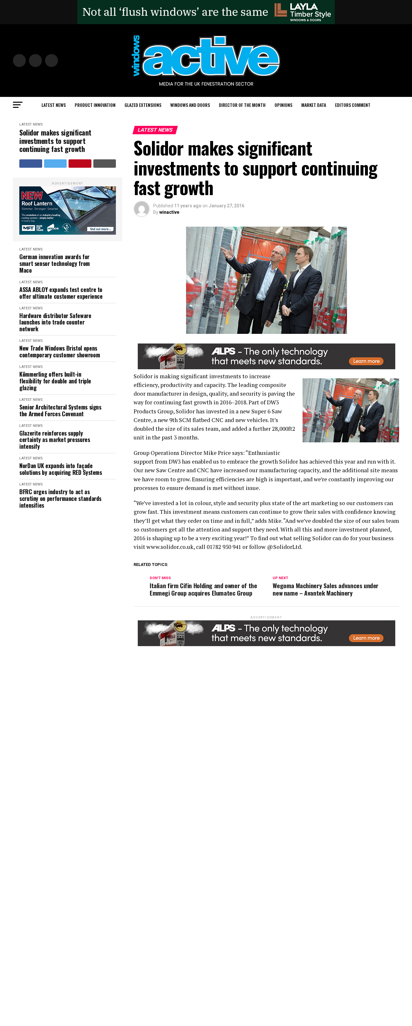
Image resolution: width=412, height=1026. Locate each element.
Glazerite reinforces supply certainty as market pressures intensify (54, 440)
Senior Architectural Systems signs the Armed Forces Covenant (60, 410)
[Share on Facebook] (30, 163)
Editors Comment (352, 104)
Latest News (54, 104)
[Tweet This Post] (55, 163)
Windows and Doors (190, 104)
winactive (169, 212)
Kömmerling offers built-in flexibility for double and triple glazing (55, 381)
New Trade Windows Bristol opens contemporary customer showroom (59, 351)
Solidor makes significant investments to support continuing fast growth (55, 140)
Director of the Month (242, 104)
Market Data (313, 104)
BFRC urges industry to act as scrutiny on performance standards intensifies (60, 498)
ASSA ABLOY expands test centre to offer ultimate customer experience (61, 292)
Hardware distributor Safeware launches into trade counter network (55, 322)
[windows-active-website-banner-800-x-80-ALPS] (266, 367)
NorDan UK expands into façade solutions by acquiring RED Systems (60, 468)
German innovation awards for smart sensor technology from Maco (54, 263)
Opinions (283, 104)
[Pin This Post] (80, 163)
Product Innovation (95, 104)
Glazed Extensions (143, 104)
